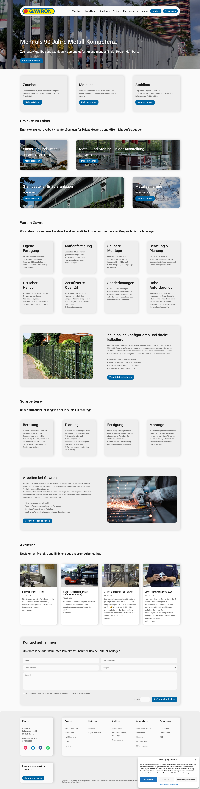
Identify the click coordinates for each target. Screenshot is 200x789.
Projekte (117, 11)
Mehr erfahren (32, 102)
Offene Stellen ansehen (37, 521)
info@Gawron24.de (29, 738)
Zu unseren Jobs (33, 778)
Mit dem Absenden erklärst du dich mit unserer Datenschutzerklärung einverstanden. (58, 693)
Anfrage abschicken (164, 699)
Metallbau (90, 11)
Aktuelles (139, 737)
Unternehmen (129, 11)
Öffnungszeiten (142, 746)
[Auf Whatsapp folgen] (48, 748)
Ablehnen (166, 779)
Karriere (156, 11)
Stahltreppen (117, 728)
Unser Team (140, 733)
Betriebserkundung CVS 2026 (158, 592)
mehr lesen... (27, 610)
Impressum (174, 784)
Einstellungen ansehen (186, 779)
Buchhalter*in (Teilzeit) (33, 592)
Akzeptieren (148, 779)
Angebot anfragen (31, 60)
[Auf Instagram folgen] (25, 748)
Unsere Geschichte (143, 728)
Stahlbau (104, 11)
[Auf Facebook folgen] (40, 748)
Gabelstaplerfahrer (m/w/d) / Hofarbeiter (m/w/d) (76, 593)
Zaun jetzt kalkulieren (120, 377)
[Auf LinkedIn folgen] (33, 748)
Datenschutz (164, 784)
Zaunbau (76, 11)
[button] (195, 760)
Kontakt (144, 11)
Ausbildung (170, 11)
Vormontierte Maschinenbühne (118, 592)
